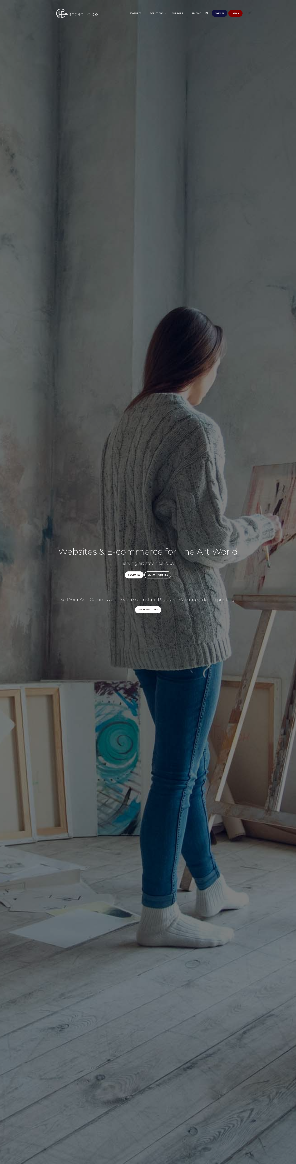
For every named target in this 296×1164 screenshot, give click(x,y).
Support (178, 13)
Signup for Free (158, 575)
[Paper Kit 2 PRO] (77, 13)
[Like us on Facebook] (208, 13)
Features (136, 13)
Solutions (157, 13)
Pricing (196, 13)
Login (235, 13)
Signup (219, 13)
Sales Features (148, 609)
